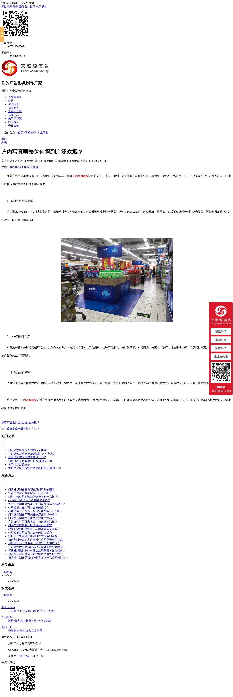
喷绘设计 (35, 167)
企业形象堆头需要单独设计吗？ (27, 457)
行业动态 (25, 630)
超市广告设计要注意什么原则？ (20, 422)
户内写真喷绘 (9, 167)
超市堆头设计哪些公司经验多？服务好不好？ (35, 554)
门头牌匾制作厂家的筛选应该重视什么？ (32, 514)
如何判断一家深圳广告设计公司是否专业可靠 (35, 539)
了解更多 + (7, 572)
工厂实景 (48, 610)
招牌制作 (13, 107)
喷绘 (11, 100)
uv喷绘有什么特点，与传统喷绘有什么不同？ (35, 511)
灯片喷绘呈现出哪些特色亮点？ (20, 428)
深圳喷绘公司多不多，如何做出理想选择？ (34, 543)
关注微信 (30, 6)
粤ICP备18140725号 (31, 655)
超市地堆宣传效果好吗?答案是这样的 (30, 460)
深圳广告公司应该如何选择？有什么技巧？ (34, 496)
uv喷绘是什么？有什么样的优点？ (28, 507)
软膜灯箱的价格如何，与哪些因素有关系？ (34, 528)
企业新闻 (13, 630)
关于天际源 (15, 118)
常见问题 (42, 132)
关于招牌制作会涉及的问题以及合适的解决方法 (36, 503)
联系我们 (18, 6)
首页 (20, 132)
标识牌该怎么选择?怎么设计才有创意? (31, 453)
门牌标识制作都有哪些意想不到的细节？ (32, 489)
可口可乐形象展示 (19, 464)
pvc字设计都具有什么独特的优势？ (29, 500)
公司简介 (13, 610)
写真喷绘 (23, 167)
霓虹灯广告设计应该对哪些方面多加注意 (32, 536)
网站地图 (6, 6)
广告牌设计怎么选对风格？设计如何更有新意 (35, 546)
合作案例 (13, 125)
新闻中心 (13, 115)
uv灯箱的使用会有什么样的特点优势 (30, 532)
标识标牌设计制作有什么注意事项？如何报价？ (36, 550)
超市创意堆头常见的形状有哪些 (27, 450)
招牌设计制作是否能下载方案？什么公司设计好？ (38, 557)
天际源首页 (15, 97)
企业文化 (25, 610)
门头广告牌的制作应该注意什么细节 (30, 525)
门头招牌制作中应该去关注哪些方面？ (31, 518)
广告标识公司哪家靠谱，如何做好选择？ (32, 521)
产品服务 (6, 617)
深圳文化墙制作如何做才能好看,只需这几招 (34, 468)
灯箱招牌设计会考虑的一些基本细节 (30, 493)
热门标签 (41, 6)
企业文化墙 (15, 111)
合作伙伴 (36, 610)
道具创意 (13, 104)
